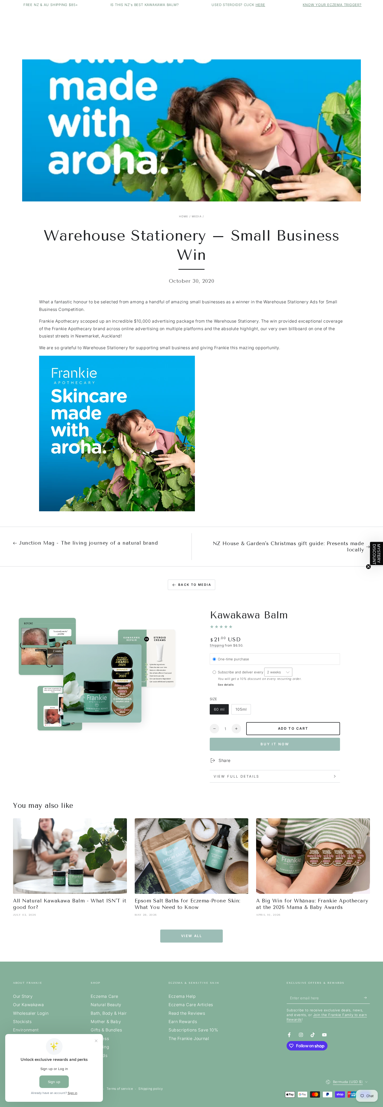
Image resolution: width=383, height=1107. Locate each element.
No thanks (140, 661)
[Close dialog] (288, 478)
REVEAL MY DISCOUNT (141, 632)
